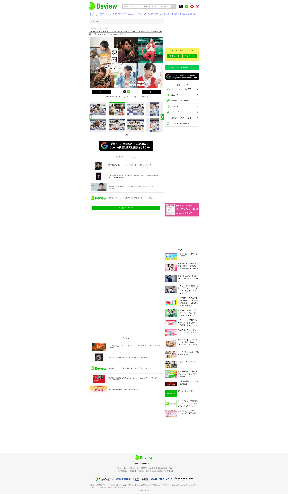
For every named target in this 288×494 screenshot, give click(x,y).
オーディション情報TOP (181, 89)
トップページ (94, 14)
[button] (162, 117)
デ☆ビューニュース (106, 14)
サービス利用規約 (121, 471)
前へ (101, 92)
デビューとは (121, 468)
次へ (151, 92)
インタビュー (176, 112)
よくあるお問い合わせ (180, 124)
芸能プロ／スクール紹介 (181, 118)
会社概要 (170, 471)
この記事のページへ (125, 208)
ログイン (173, 56)
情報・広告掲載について (144, 464)
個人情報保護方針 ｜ (159, 471)
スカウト (175, 106)
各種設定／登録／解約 (164, 468)
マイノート (189, 56)
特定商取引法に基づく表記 (139, 471)
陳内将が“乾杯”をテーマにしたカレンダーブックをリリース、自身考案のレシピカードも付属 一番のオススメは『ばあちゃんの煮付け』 (154, 14)
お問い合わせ (133, 468)
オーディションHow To (180, 101)
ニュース (175, 95)
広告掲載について (147, 468)
